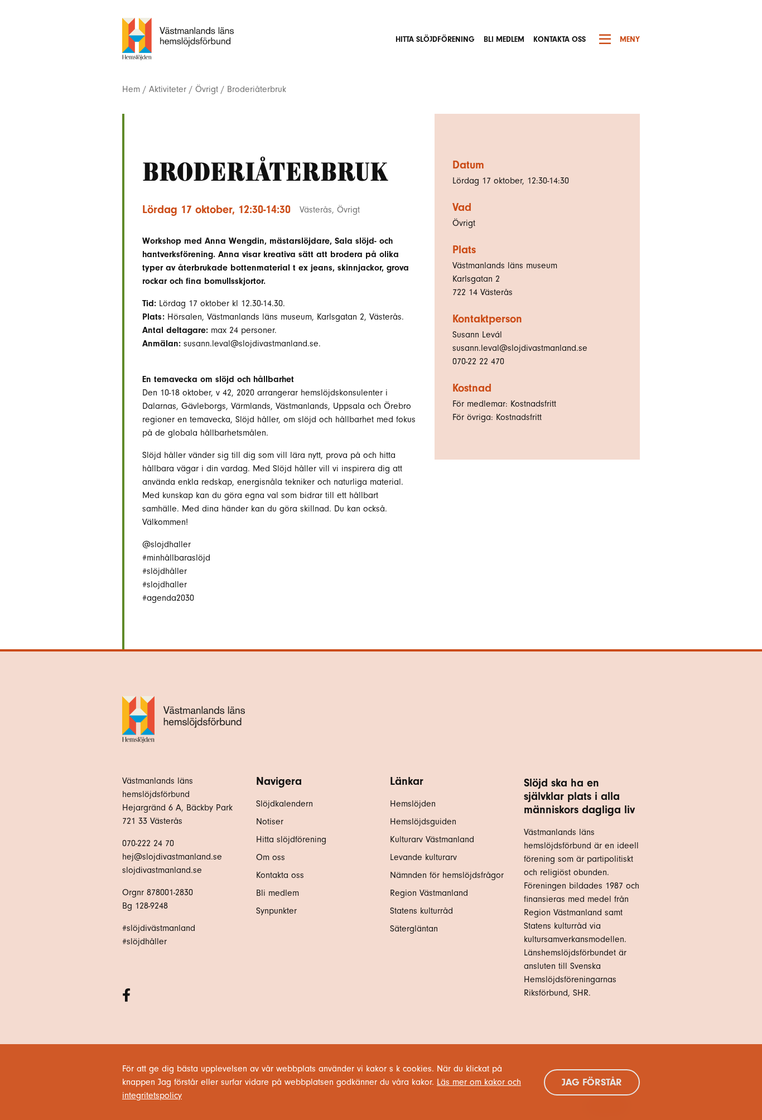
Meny (630, 39)
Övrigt (206, 89)
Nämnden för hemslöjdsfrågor (447, 875)
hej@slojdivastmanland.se (172, 857)
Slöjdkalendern (284, 804)
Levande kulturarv (423, 857)
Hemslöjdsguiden (423, 822)
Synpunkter (276, 911)
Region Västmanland (429, 893)
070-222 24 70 (148, 843)
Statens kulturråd (421, 911)
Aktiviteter (167, 89)
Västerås (316, 210)
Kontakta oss (559, 39)
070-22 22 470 (478, 361)
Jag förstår (592, 1082)
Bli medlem (504, 39)
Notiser (269, 822)
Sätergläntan (415, 929)
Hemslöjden (413, 804)
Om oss (270, 857)
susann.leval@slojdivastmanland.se (519, 348)
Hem (131, 89)
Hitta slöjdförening (435, 39)
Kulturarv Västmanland (432, 839)
